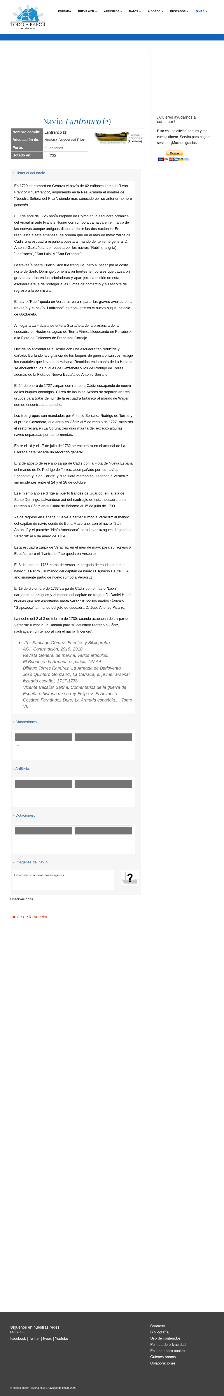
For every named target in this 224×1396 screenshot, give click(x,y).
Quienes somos (163, 1356)
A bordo (154, 11)
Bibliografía (159, 1332)
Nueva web (86, 11)
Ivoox (47, 1338)
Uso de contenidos (165, 1338)
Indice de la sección (29, 916)
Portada (64, 11)
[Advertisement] (77, 82)
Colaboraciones (163, 1363)
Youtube (61, 1338)
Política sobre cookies (168, 1350)
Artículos (112, 11)
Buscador (178, 11)
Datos (134, 11)
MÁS (201, 11)
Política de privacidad (168, 1344)
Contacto (157, 1325)
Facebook (18, 1338)
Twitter (34, 1338)
